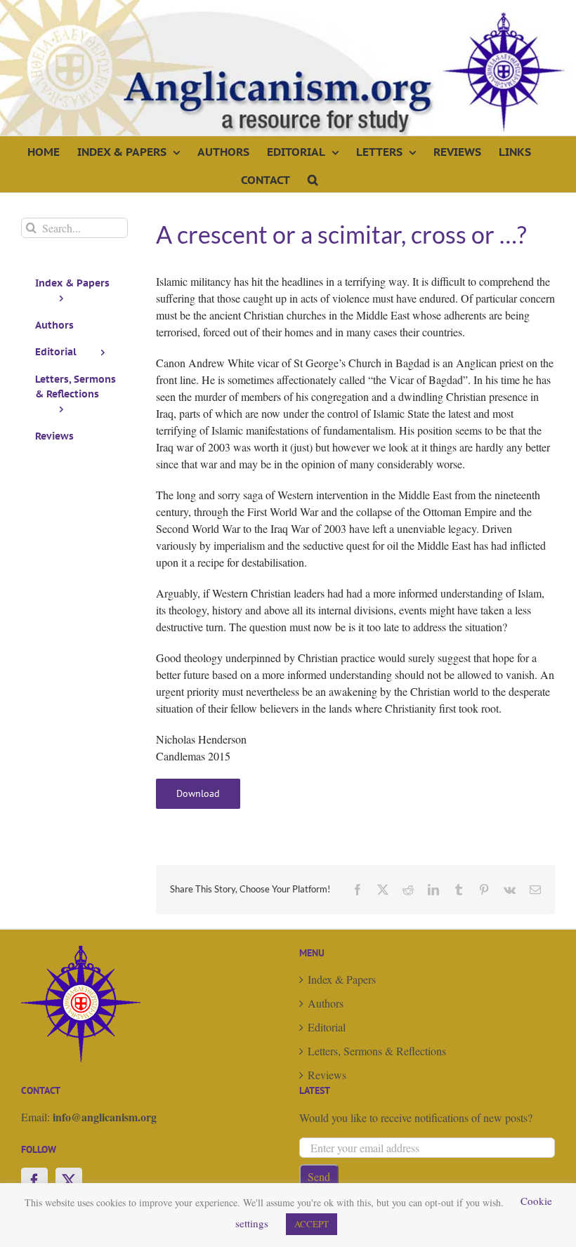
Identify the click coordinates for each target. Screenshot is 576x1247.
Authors (325, 1003)
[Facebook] (34, 1181)
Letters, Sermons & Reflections (377, 1050)
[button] (313, 178)
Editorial (327, 1027)
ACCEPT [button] (311, 1224)
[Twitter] (68, 1181)
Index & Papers (342, 979)
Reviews (327, 1074)
